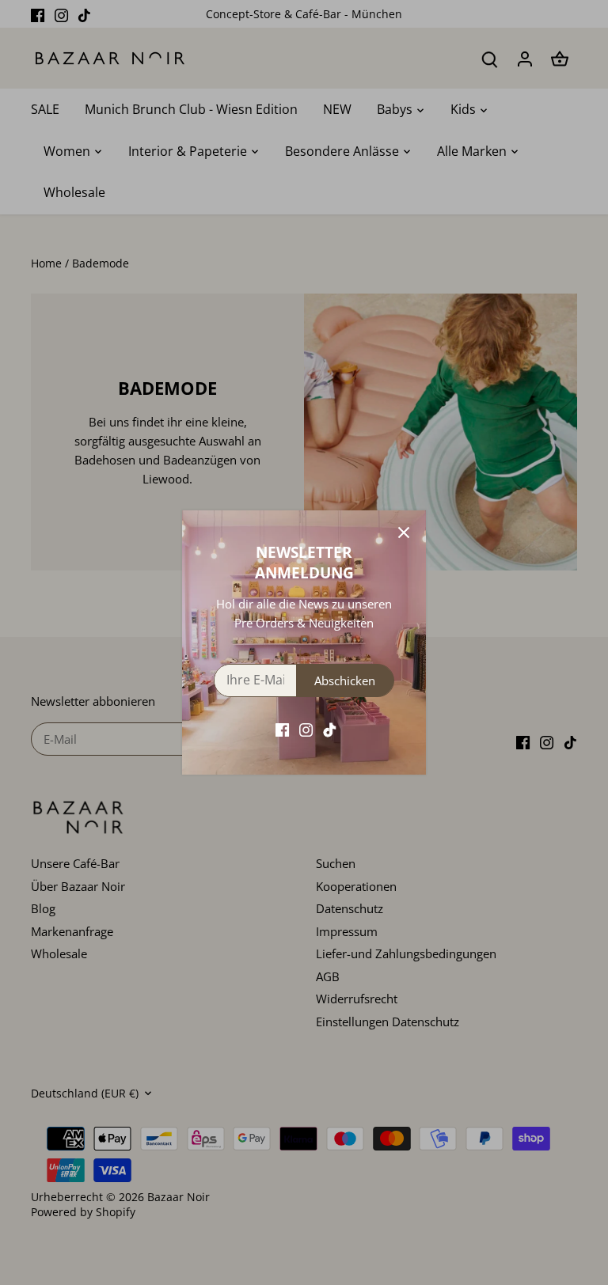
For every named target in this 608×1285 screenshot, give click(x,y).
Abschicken (344, 680)
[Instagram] (306, 729)
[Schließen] (403, 532)
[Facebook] (282, 729)
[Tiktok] (329, 729)
